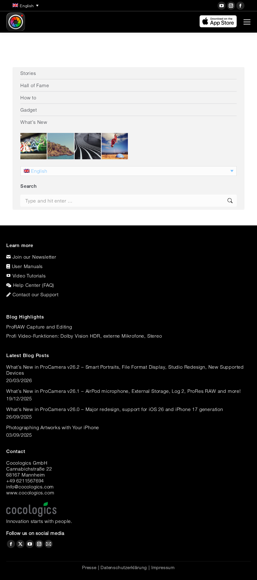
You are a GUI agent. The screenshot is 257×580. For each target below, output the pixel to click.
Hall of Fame (34, 85)
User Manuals (27, 266)
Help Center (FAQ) (34, 285)
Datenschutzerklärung (124, 567)
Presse (89, 567)
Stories (28, 73)
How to (28, 97)
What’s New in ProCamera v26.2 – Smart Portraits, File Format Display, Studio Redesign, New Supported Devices (125, 370)
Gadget (28, 110)
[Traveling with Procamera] (60, 146)
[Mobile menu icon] (247, 22)
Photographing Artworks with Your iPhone (52, 427)
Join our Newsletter (34, 257)
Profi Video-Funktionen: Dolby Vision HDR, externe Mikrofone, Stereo (84, 336)
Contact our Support (36, 294)
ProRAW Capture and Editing (39, 327)
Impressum (163, 567)
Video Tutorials (29, 275)
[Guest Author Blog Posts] (115, 146)
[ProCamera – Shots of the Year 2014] (88, 146)
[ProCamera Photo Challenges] (33, 146)
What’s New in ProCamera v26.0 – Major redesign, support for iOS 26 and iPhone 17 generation (114, 409)
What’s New (33, 122)
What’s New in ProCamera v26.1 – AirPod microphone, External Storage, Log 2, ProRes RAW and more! (123, 391)
